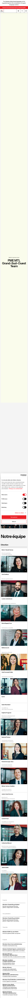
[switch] (24, 499)
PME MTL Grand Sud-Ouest (14, 257)
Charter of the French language (13, 1)
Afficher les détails (19, 512)
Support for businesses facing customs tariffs (14, 7)
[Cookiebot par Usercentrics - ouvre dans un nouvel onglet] (20, 475)
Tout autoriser (14, 517)
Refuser (14, 521)
